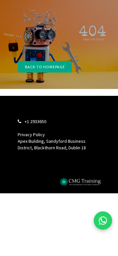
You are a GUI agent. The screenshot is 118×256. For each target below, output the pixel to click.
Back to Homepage (45, 66)
